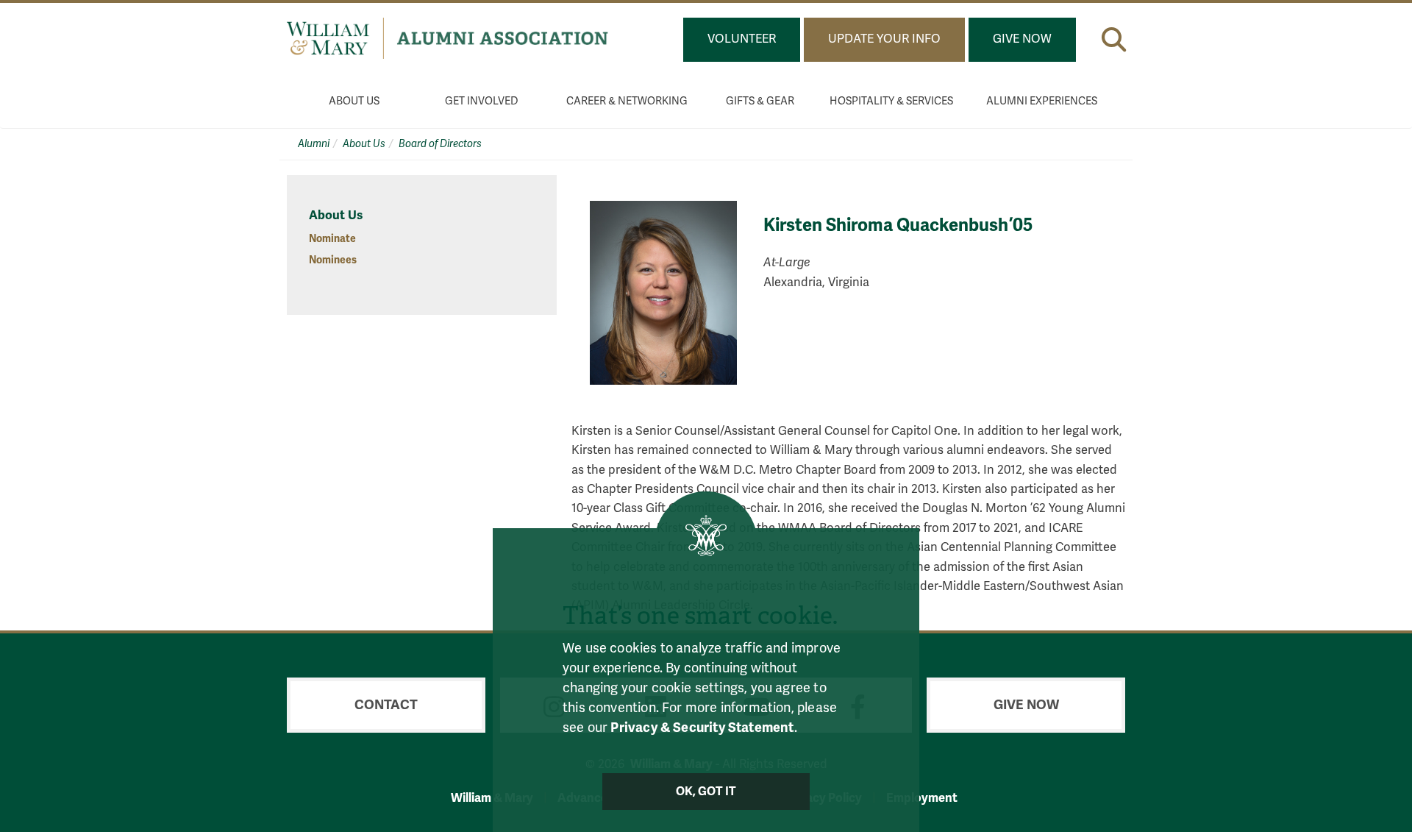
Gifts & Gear (760, 101)
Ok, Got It (706, 791)
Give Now (1022, 39)
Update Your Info (884, 39)
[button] (1114, 39)
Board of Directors (440, 144)
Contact (386, 705)
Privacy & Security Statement (702, 727)
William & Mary (492, 798)
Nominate (332, 238)
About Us (354, 101)
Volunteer (741, 39)
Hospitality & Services (891, 101)
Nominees (333, 260)
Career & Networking (627, 101)
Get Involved (481, 101)
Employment (922, 798)
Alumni (313, 144)
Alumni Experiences (1041, 101)
